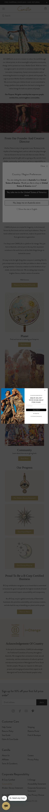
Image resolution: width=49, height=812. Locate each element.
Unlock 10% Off (36, 410)
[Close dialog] (44, 390)
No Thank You (36, 413)
